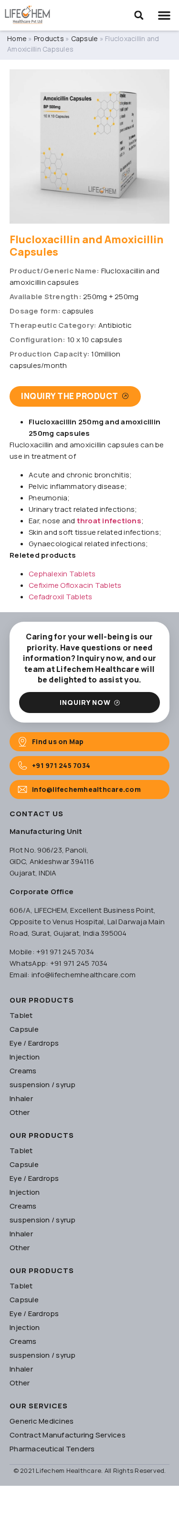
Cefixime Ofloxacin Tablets (75, 585)
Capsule (84, 38)
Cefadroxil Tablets (61, 597)
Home (17, 38)
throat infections (109, 521)
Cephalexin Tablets (62, 574)
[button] (138, 15)
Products (49, 38)
